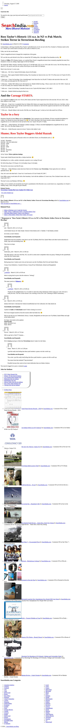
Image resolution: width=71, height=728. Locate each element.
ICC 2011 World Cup (7, 192)
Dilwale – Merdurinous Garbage (30, 561)
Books (6, 694)
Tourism (48, 719)
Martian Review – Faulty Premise (30, 675)
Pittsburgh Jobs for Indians (11, 379)
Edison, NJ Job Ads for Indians (12, 376)
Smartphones (49, 708)
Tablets (47, 712)
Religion (48, 703)
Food (5, 708)
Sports (47, 709)
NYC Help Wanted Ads (10, 374)
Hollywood (7, 716)
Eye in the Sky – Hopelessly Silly (30, 504)
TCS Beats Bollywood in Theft (30, 466)
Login (25, 366)
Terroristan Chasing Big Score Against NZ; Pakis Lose (17, 190)
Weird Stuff (49, 722)
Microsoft (48, 691)
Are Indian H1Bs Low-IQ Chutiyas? (31, 427)
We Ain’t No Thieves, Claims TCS (31, 446)
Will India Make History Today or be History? (16, 213)
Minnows (18, 281)
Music (47, 692)
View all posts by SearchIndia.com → (11, 203)
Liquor (47, 688)
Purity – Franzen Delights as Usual (31, 618)
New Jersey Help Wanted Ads (12, 383)
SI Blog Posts (8, 390)
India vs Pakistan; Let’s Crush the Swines (15, 210)
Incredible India (8, 720)
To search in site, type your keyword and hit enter (14, 15)
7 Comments (25, 44)
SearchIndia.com (7, 44)
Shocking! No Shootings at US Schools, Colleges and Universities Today (41, 656)
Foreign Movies (8, 709)
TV (46, 720)
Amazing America (9, 685)
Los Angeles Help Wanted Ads (12, 377)
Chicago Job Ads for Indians (12, 385)
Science (48, 706)
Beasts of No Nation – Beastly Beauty (31, 637)
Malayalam (49, 689)
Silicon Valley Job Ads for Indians (13, 382)
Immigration (7, 719)
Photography (49, 699)
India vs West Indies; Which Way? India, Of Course (18, 214)
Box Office (7, 696)
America (6, 686)
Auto (5, 691)
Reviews (48, 705)
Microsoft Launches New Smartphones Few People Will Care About (40, 599)
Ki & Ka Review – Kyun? (28, 485)
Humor (6, 717)
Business (6, 697)
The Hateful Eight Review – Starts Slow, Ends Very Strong (37, 523)
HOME (36, 21)
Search (6, 5)
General (6, 712)
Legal (47, 685)
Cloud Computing (9, 699)
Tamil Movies (49, 714)
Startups (48, 711)
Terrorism (48, 717)
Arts (5, 689)
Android (6, 688)
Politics (48, 702)
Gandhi (6, 711)
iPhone (6, 722)
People (47, 697)
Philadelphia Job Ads (10, 380)
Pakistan (48, 696)
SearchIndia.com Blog (12, 726)
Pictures (48, 700)
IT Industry (7, 723)
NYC (47, 694)
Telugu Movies (50, 716)
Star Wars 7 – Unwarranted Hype (30, 542)
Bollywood (7, 692)
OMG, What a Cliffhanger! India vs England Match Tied (19, 211)
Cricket (6, 700)
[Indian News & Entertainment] (18, 30)
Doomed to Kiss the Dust (28, 580)
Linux (47, 686)
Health (6, 714)
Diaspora (6, 702)
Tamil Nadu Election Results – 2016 (31, 408)
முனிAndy (7, 272)
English (6, 706)
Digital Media (8, 703)
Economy (6, 705)
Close (2, 17)
